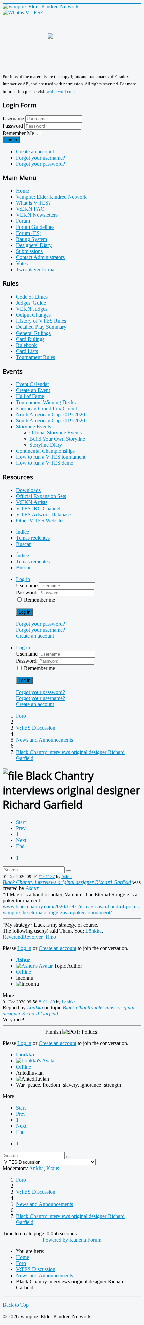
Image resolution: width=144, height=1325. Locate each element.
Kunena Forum (85, 1240)
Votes (22, 263)
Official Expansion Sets (41, 496)
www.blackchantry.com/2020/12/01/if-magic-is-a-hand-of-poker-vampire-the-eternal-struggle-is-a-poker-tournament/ (71, 909)
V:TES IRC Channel (38, 508)
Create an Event (33, 390)
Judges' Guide (31, 303)
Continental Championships (45, 451)
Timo (50, 937)
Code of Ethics (32, 297)
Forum (23, 221)
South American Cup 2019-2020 (50, 420)
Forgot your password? (40, 164)
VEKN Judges (31, 309)
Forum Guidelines (35, 227)
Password (13, 126)
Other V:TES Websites (40, 520)
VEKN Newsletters (37, 215)
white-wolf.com (61, 91)
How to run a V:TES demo (44, 463)
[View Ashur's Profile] (34, 966)
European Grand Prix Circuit (46, 408)
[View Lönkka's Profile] (36, 1061)
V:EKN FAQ (30, 209)
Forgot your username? (40, 158)
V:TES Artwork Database (43, 514)
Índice (22, 532)
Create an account (35, 151)
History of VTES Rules (41, 321)
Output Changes (33, 315)
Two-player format (36, 269)
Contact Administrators (40, 257)
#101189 (47, 1001)
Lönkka (93, 931)
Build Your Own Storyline (57, 439)
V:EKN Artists (31, 502)
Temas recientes (33, 538)
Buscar (23, 544)
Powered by (55, 1240)
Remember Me (18, 133)
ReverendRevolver (22, 937)
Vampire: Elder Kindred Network (51, 197)
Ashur (66, 876)
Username (13, 118)
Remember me (39, 600)
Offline (23, 972)
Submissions (29, 251)
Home (22, 191)
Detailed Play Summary (41, 327)
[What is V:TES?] (23, 12)
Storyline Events (33, 426)
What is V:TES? (33, 203)
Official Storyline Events (55, 432)
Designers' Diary (34, 245)
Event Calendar (32, 384)
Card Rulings (30, 339)
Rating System (31, 239)
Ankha (36, 1168)
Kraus (52, 1168)
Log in (11, 139)
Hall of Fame (30, 396)
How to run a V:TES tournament (50, 457)
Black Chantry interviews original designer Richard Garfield (67, 882)
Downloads (28, 490)
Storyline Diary (45, 445)
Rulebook (26, 345)
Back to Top (16, 1305)
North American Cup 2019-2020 (50, 414)
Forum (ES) (28, 233)
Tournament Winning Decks (46, 402)
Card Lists (27, 351)
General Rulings (33, 333)
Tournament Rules (35, 357)
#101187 (47, 876)
